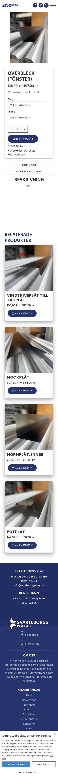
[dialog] (29, 754)
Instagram (33, 644)
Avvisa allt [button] (44, 764)
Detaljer (29, 150)
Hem (29, 695)
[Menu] (53, 5)
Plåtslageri (29, 705)
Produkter (29, 714)
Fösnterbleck (16, 154)
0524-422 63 (29, 581)
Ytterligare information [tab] (29, 171)
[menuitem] (53, 5)
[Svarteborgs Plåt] (10, 5)
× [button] (54, 734)
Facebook (33, 635)
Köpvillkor (29, 724)
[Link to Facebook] (35, 5)
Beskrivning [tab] (29, 165)
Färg (10, 99)
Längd (11, 112)
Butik (29, 728)
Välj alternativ (23, 313)
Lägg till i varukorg (23, 138)
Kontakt (29, 709)
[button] (29, 772)
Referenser (29, 700)
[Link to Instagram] (41, 5)
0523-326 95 (29, 603)
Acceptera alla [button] (16, 764)
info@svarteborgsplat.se (29, 585)
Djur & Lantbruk (29, 719)
